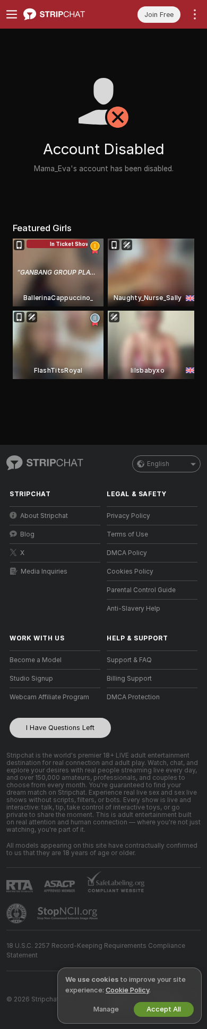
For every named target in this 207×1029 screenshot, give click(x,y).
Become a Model (36, 660)
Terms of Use (127, 534)
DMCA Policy (127, 553)
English (158, 464)
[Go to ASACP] (60, 886)
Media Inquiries (44, 571)
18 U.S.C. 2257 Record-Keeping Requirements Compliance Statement (95, 950)
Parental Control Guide (141, 590)
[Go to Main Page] (63, 14)
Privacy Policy (128, 516)
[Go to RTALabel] (20, 886)
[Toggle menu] (11, 14)
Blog (27, 534)
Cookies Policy (130, 571)
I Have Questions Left (60, 728)
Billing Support (129, 678)
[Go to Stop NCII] (68, 913)
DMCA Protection (133, 697)
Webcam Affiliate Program (49, 697)
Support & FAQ (129, 660)
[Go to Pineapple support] (17, 913)
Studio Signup (31, 678)
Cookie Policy (127, 990)
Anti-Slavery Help (133, 608)
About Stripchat (44, 516)
